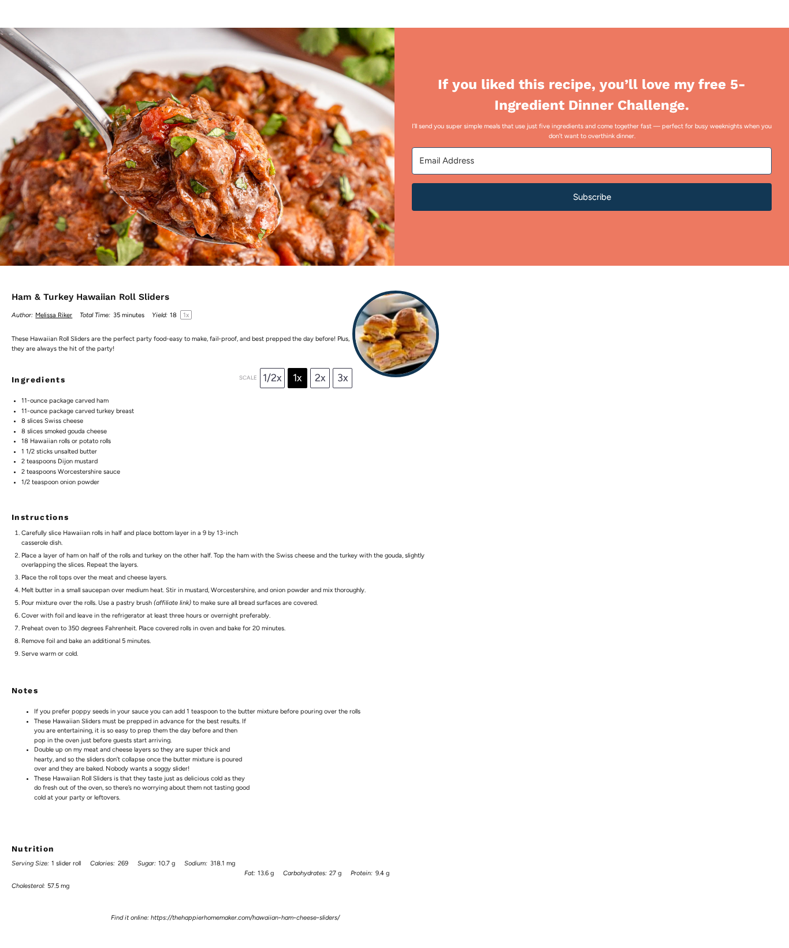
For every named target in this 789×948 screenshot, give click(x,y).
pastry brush (134, 603)
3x (342, 377)
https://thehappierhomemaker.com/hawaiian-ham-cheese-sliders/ (245, 917)
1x (297, 377)
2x (320, 377)
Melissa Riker (53, 315)
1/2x (272, 377)
